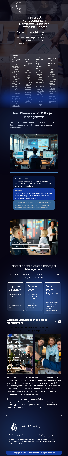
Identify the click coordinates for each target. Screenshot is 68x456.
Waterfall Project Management (22, 247)
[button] (55, 321)
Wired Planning (19, 7)
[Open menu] (28, 7)
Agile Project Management (23, 242)
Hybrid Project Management (21, 251)
